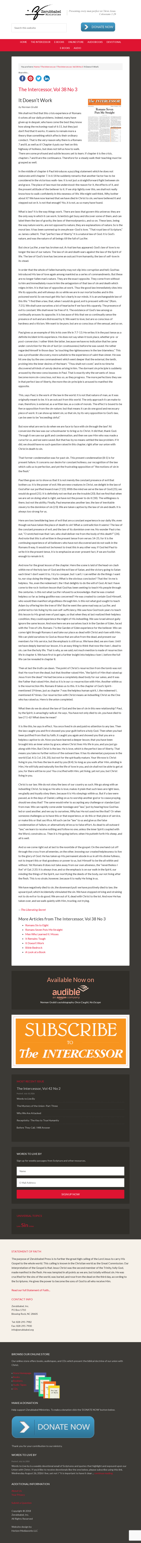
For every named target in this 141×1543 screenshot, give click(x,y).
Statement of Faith (26, 1251)
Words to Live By (26, 1098)
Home (37, 66)
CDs (15, 1388)
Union (31, 1226)
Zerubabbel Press (70, 12)
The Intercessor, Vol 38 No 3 (70, 66)
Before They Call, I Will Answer (33, 1127)
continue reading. (103, 1473)
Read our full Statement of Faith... (31, 1290)
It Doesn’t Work (34, 943)
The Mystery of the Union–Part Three (37, 1105)
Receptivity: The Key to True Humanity (38, 1120)
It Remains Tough (35, 938)
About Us (17, 1490)
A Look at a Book (35, 952)
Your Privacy (18, 1494)
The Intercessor (48, 66)
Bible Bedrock (33, 947)
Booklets (18, 1380)
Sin (24, 1225)
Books (16, 1377)
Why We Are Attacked (29, 1113)
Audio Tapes (19, 1384)
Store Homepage (22, 1373)
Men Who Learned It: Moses (42, 934)
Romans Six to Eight (36, 925)
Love (19, 1226)
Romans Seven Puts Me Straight (44, 929)
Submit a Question (22, 1502)
